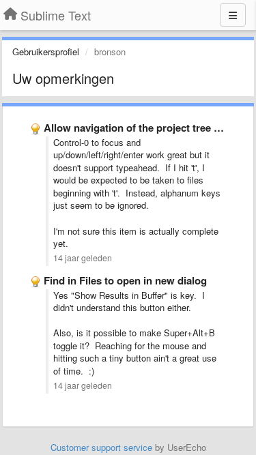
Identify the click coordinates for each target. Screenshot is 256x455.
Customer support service (101, 447)
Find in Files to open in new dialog (125, 280)
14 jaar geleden (82, 258)
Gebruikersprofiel (45, 51)
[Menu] (233, 15)
